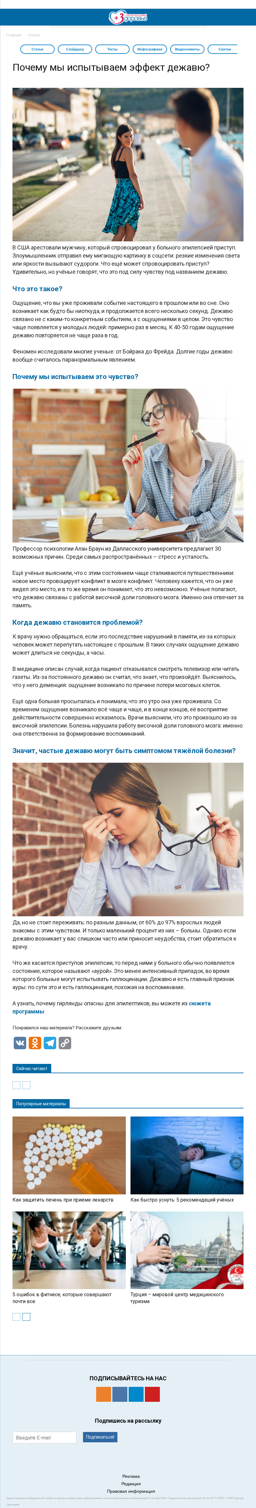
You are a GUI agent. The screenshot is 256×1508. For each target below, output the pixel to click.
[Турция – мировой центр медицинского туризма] (187, 1250)
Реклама (131, 1476)
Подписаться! (100, 1436)
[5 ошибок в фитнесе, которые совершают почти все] (69, 1250)
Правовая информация (131, 1491)
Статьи (37, 49)
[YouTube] (152, 1394)
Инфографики (149, 49)
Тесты (112, 49)
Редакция (131, 1483)
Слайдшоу (75, 49)
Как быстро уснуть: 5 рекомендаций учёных (182, 1200)
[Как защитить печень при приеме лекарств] (69, 1155)
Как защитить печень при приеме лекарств (63, 1200)
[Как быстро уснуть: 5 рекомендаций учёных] (187, 1155)
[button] (247, 17)
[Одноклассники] (103, 1394)
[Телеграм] (136, 1394)
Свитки (225, 49)
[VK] (119, 1394)
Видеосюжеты (187, 49)
